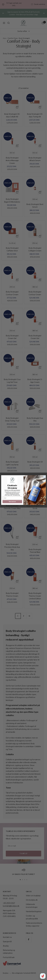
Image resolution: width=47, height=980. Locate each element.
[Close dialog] (44, 477)
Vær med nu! (12, 501)
